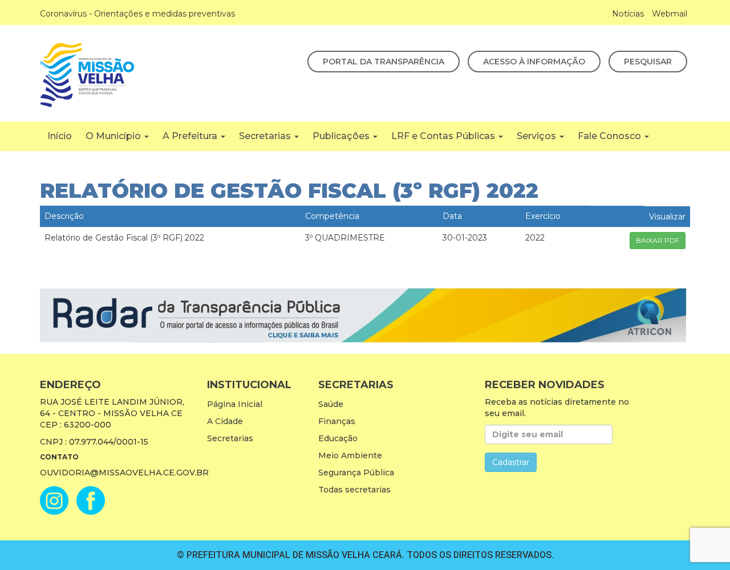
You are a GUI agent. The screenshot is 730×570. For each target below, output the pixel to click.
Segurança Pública (356, 472)
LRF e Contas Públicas (444, 136)
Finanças (336, 421)
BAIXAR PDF (657, 240)
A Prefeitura (191, 136)
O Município (114, 136)
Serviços (537, 136)
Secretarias (266, 136)
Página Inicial (234, 404)
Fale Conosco (610, 136)
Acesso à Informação (534, 61)
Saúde (330, 404)
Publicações (342, 136)
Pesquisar (648, 61)
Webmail (669, 14)
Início (59, 136)
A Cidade (225, 421)
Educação (338, 438)
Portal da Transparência (383, 61)
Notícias (628, 14)
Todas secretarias (354, 489)
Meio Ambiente (350, 455)
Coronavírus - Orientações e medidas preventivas (137, 14)
